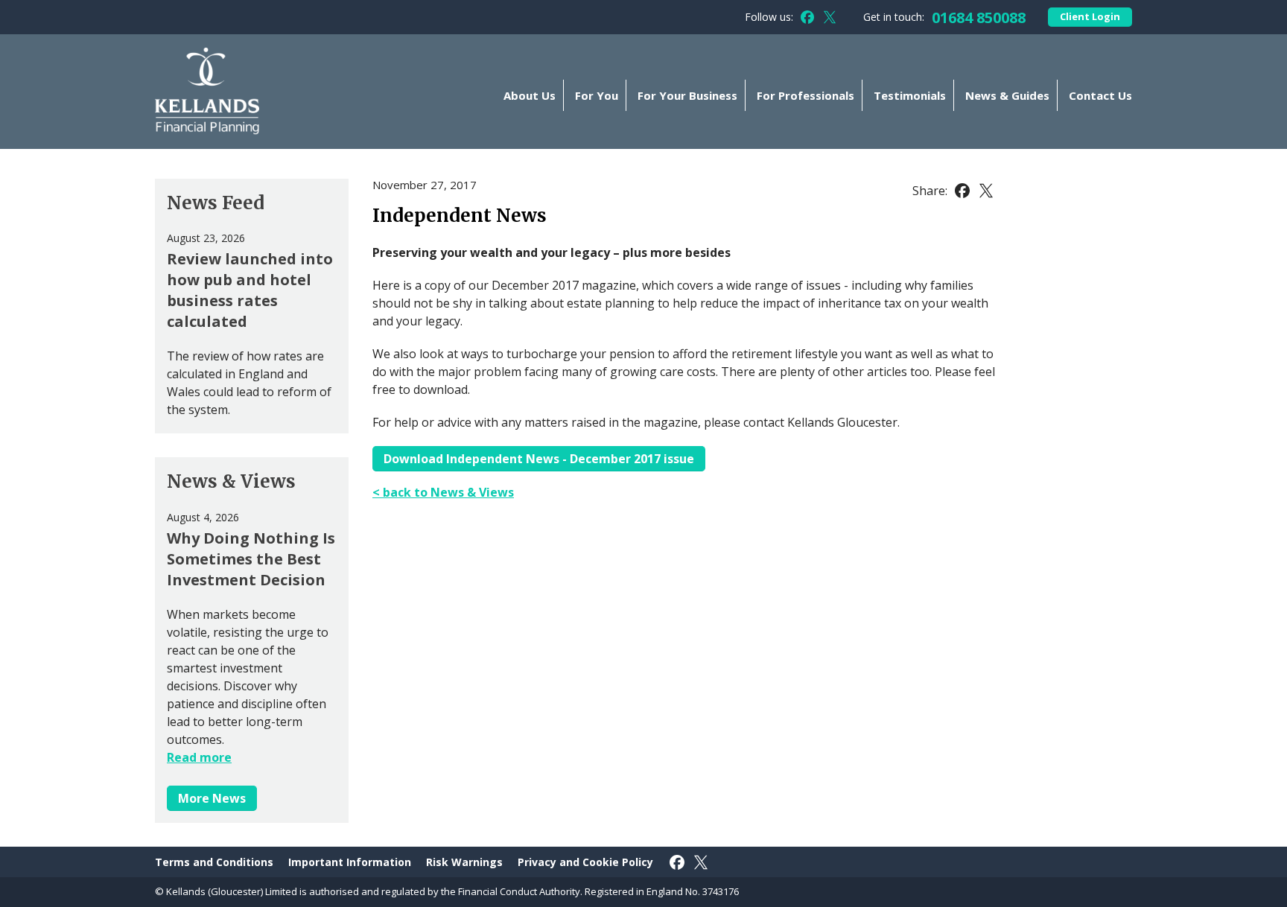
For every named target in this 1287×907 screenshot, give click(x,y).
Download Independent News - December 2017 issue (539, 459)
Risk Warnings (464, 862)
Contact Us (1100, 95)
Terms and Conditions (214, 862)
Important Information (349, 862)
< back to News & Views (443, 492)
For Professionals (805, 95)
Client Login (1090, 16)
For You (596, 95)
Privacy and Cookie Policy (585, 862)
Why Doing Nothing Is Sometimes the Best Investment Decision (251, 559)
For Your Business (687, 95)
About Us (529, 95)
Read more (199, 757)
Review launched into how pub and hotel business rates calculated (250, 290)
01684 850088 (979, 17)
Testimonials (910, 95)
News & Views (231, 481)
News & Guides (1007, 95)
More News (212, 798)
